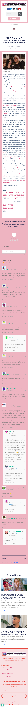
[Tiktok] (17, 9)
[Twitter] (11, 9)
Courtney (17, 433)
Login (24, 246)
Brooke (5, 180)
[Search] (20, 14)
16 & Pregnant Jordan (17, 221)
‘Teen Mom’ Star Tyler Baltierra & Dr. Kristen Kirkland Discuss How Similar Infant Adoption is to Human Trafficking (14, 633)
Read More (4, 610)
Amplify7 (11, 702)
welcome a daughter (12, 91)
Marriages (9, 226)
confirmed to (9, 105)
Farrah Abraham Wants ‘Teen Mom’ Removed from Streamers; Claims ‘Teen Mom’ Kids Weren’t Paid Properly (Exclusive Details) (13, 596)
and (18, 172)
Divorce (17, 224)
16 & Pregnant (14, 48)
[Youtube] (19, 9)
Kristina (16, 339)
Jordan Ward (22, 224)
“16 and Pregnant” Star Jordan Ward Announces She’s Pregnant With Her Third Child (8, 207)
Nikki (16, 468)
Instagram (5, 113)
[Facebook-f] (9, 704)
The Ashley (12, 531)
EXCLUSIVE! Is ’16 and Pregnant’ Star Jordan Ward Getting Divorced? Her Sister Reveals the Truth (19, 195)
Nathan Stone (6, 182)
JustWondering (18, 533)
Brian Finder (12, 224)
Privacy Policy (8, 676)
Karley (12, 174)
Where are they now (17, 226)
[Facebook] (8, 9)
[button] (14, 29)
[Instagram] (14, 9)
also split (21, 159)
